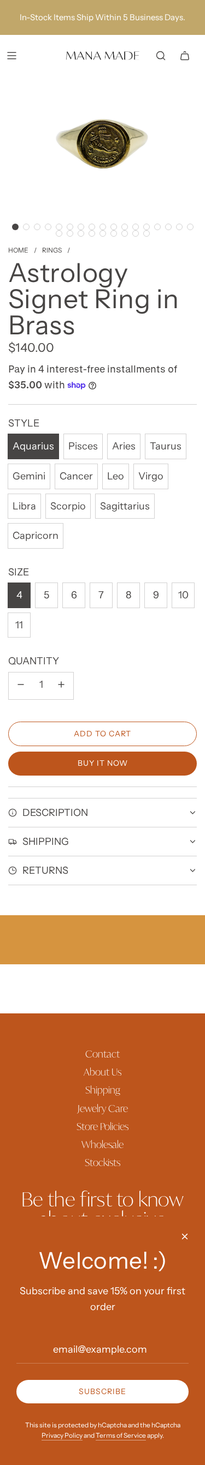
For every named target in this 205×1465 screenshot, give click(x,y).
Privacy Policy (62, 1435)
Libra (24, 506)
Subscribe (102, 1391)
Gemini (29, 476)
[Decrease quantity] (21, 686)
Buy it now (103, 763)
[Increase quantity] (61, 686)
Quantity (33, 661)
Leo (115, 476)
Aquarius (33, 446)
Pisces (83, 446)
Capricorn (35, 536)
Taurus (165, 446)
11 (19, 625)
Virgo (150, 476)
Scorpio (68, 506)
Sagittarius (125, 506)
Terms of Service (121, 1435)
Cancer (76, 476)
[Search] (161, 56)
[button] (15, 227)
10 (183, 595)
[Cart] (185, 56)
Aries (124, 446)
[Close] (185, 1236)
